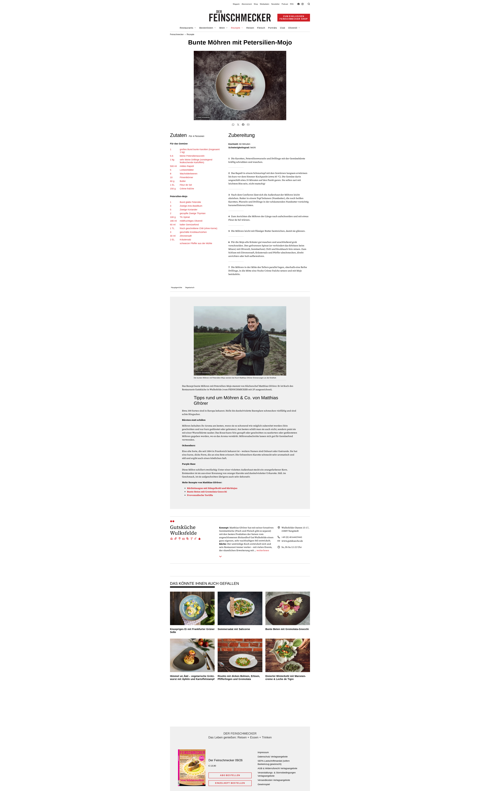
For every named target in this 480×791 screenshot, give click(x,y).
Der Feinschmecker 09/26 (225, 760)
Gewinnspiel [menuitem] (264, 784)
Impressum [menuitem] (263, 752)
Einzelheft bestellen (230, 783)
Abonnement (247, 4)
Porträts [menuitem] (272, 28)
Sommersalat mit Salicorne (234, 629)
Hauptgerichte (176, 287)
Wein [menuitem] (222, 28)
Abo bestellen (230, 775)
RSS (292, 4)
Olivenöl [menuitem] (293, 28)
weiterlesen (262, 550)
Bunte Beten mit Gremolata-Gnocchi (207, 491)
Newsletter (275, 4)
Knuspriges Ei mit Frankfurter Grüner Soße (192, 630)
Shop (256, 4)
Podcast (285, 4)
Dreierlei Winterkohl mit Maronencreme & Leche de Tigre (285, 677)
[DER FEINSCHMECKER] (240, 15)
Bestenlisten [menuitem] (206, 28)
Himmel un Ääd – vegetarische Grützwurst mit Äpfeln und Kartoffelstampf (192, 677)
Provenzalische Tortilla (200, 495)
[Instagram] (303, 4)
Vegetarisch (189, 287)
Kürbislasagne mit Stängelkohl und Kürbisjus (212, 488)
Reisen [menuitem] (250, 28)
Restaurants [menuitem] (187, 28)
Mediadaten (264, 4)
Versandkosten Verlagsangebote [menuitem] (274, 780)
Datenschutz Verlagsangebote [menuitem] (273, 756)
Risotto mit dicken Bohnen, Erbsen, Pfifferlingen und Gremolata (239, 677)
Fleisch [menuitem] (261, 28)
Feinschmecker (177, 34)
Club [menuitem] (282, 28)
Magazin (236, 4)
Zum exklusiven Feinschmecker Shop (294, 17)
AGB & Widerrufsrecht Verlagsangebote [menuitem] (277, 768)
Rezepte (190, 34)
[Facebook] (299, 4)
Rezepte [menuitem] (236, 28)
